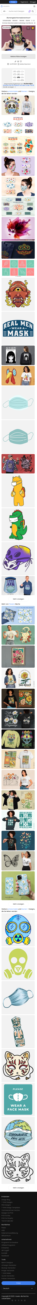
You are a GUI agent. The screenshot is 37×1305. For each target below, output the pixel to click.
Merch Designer (7, 1262)
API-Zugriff (5, 1250)
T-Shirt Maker (6, 1273)
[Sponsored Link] (18, 76)
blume (28, 20)
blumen (22, 20)
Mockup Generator (8, 1268)
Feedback (5, 1256)
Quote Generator (8, 1276)
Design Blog (6, 1200)
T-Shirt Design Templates (11, 1208)
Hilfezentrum (6, 1236)
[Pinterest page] (18, 1300)
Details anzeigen (8, 87)
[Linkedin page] (25, 1300)
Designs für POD (7, 1213)
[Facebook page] (15, 1300)
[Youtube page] (21, 1300)
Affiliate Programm (8, 1245)
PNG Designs (6, 1205)
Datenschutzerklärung (10, 1233)
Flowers (12, 604)
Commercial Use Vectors (11, 1210)
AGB (3, 1230)
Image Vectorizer (8, 1270)
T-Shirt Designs (7, 1202)
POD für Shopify (7, 1218)
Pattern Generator (8, 1278)
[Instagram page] (12, 1300)
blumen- (15, 20)
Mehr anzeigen (18, 599)
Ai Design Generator (9, 1265)
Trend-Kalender (7, 1221)
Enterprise (5, 1248)
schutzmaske (7, 20)
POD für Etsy (6, 1215)
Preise (4, 1228)
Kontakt (4, 1253)
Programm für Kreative (10, 1242)
